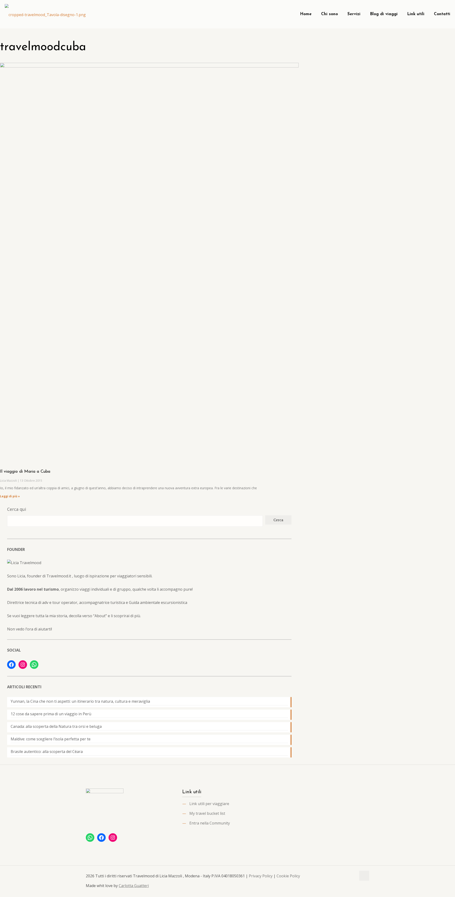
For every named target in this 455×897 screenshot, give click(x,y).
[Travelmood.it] (45, 14)
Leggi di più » (10, 496)
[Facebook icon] (343, 876)
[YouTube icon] (348, 876)
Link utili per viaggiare (209, 803)
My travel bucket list (207, 813)
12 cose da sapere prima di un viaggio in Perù (51, 713)
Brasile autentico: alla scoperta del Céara (47, 751)
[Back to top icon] (364, 876)
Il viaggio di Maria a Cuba (25, 472)
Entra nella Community (209, 823)
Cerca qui (16, 509)
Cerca (278, 519)
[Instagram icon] (353, 876)
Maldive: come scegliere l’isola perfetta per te (51, 739)
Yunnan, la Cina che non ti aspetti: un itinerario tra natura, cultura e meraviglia (80, 701)
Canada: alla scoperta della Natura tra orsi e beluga (56, 726)
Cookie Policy (288, 876)
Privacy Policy (261, 876)
